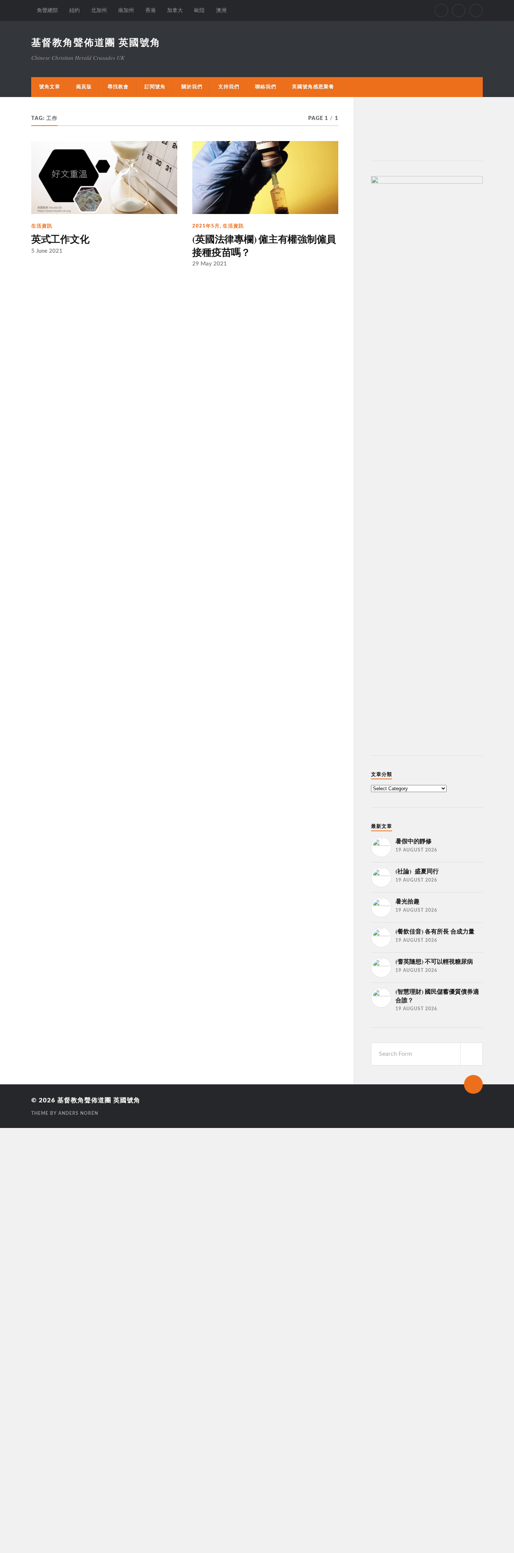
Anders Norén (78, 1113)
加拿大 (175, 10)
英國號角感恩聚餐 (313, 87)
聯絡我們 (265, 87)
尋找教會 (118, 87)
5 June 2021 (46, 251)
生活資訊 (41, 226)
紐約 (74, 10)
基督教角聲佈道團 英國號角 (96, 43)
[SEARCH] (471, 1054)
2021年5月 (206, 226)
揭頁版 (84, 87)
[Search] (476, 10)
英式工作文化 (60, 238)
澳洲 (221, 10)
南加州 (126, 10)
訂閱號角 (155, 87)
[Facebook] (441, 10)
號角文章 (49, 87)
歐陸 (199, 10)
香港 (150, 10)
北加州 (99, 10)
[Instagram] (458, 10)
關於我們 (191, 87)
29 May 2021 (209, 264)
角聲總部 (47, 10)
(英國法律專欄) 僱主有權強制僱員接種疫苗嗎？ (264, 245)
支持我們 (228, 87)
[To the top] (473, 1084)
